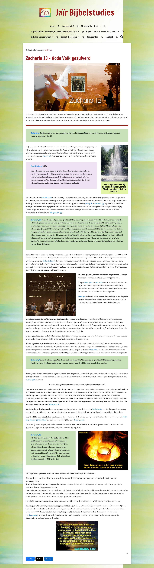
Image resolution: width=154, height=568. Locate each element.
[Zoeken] (122, 36)
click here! (48, 50)
